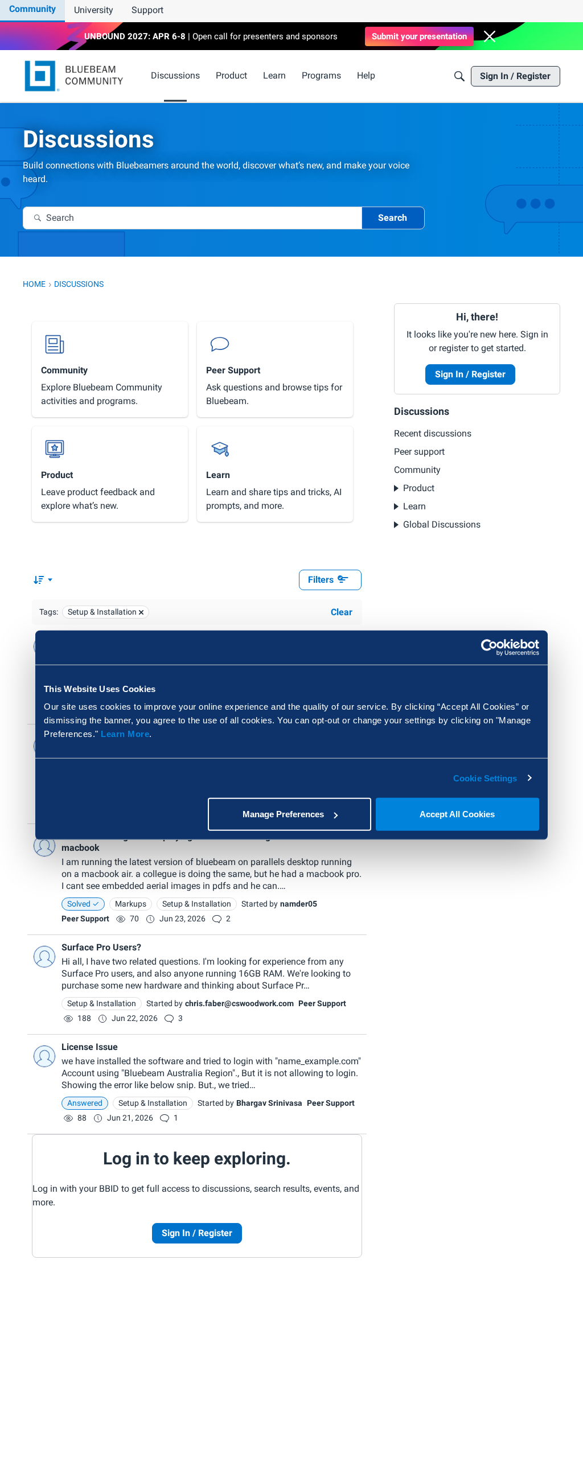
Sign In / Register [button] (470, 374)
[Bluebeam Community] (76, 76)
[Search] (459, 76)
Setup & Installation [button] (196, 903)
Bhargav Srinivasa (269, 1102)
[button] (490, 36)
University (93, 10)
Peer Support (85, 918)
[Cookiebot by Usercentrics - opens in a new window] (489, 647)
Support (147, 10)
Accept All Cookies (457, 814)
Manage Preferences (283, 814)
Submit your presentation (419, 36)
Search (392, 217)
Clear (341, 612)
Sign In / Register (197, 1233)
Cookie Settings (485, 778)
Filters (321, 579)
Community (32, 8)
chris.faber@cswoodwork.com (239, 1003)
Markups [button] (130, 903)
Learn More (125, 734)
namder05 (298, 903)
